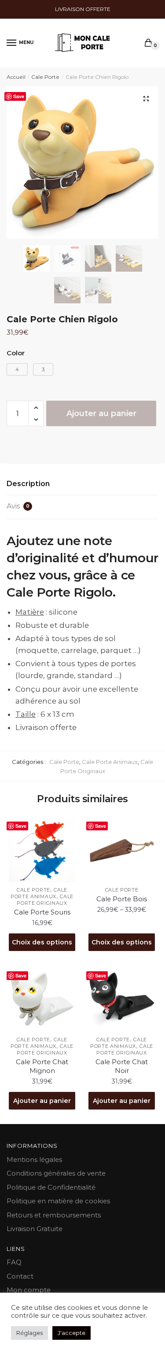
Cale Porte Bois (121, 899)
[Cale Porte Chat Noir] (121, 999)
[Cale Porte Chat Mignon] (42, 999)
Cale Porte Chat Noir (121, 1066)
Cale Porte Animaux (110, 761)
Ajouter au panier (101, 413)
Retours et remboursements (54, 1215)
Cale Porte (45, 77)
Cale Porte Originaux (45, 899)
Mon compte (29, 1290)
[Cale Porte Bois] (121, 849)
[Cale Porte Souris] (42, 849)
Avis (18, 506)
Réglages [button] (29, 1332)
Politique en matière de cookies (58, 1201)
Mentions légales (34, 1159)
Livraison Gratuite (34, 1228)
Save (18, 96)
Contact (20, 1276)
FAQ (14, 1262)
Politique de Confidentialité (51, 1187)
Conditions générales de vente (56, 1173)
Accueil (16, 77)
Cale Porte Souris (42, 912)
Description (28, 483)
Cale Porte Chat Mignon (42, 1066)
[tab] (82, 484)
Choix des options (42, 942)
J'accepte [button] (71, 1332)
